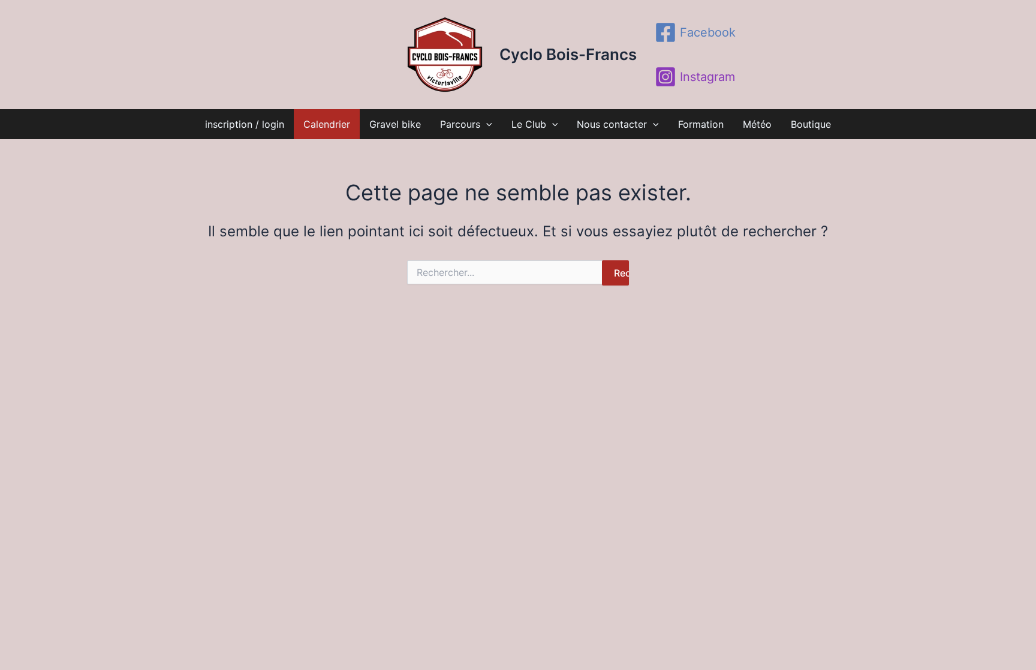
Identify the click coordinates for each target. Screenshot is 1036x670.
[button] (486, 124)
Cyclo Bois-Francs (568, 54)
